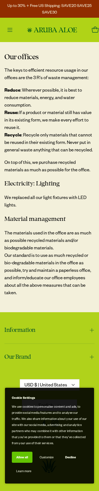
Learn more (23, 471)
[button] (49, 330)
